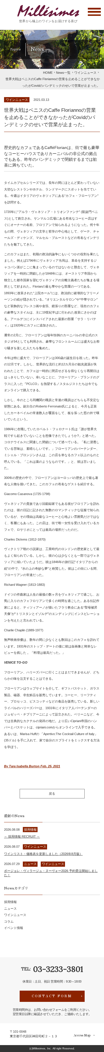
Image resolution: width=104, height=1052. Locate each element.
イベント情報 (13, 928)
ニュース (10, 908)
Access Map (81, 1035)
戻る (52, 793)
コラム (9, 921)
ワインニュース (17, 99)
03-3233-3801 (58, 969)
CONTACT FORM (52, 996)
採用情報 (10, 902)
